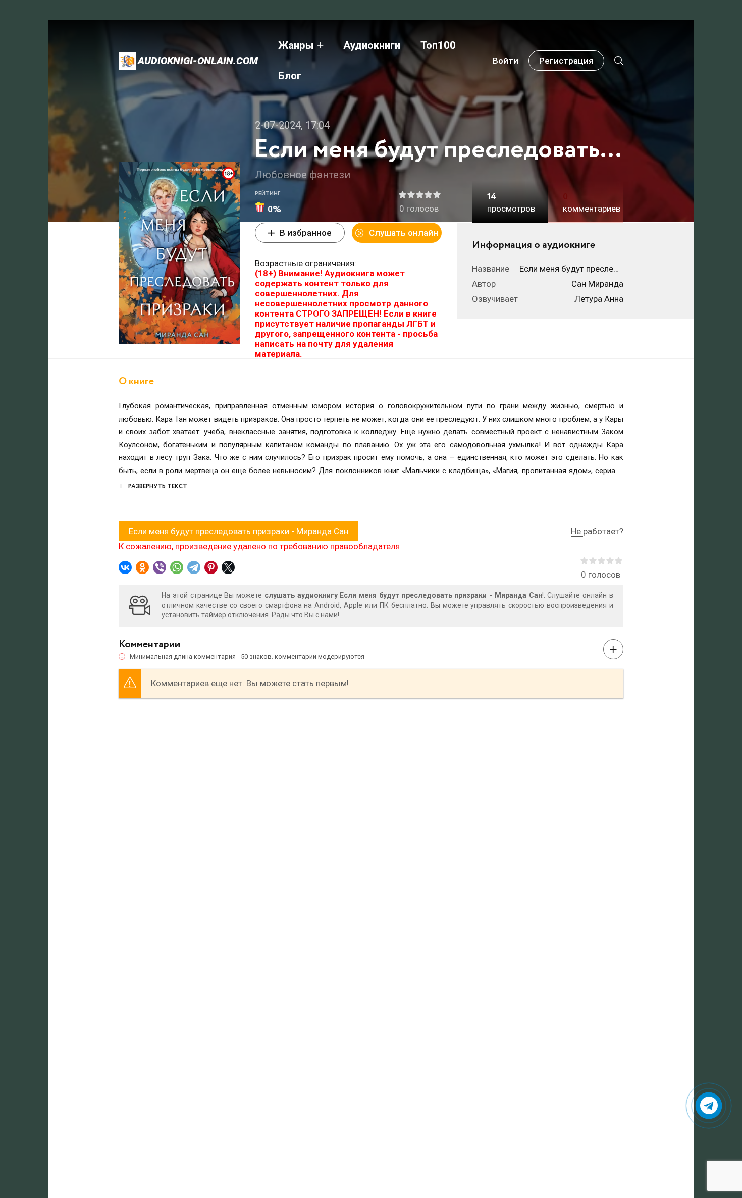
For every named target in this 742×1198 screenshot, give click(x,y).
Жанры (295, 45)
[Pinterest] (211, 567)
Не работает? (597, 531)
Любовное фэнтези (302, 175)
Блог (289, 76)
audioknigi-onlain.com (198, 61)
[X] (228, 567)
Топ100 (438, 45)
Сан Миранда (597, 284)
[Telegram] (193, 567)
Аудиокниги (371, 45)
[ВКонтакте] (125, 567)
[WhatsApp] (176, 567)
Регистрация (566, 61)
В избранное (306, 233)
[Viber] (159, 567)
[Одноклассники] (142, 567)
